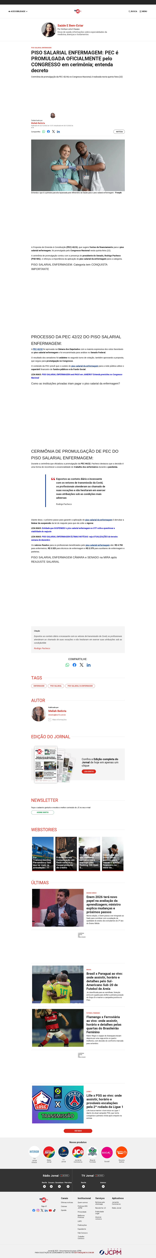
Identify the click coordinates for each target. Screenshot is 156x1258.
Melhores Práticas (81, 1216)
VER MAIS (78, 1131)
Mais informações (59, 720)
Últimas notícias (67, 1202)
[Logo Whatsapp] (43, 131)
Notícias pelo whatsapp (100, 1203)
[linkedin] (46, 1210)
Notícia (119, 132)
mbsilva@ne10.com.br (57, 715)
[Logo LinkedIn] (58, 131)
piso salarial (56, 686)
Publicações (82, 1225)
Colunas (64, 1206)
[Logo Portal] (78, 11)
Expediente (82, 1229)
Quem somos (83, 1202)
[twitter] (42, 1210)
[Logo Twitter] (53, 131)
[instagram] (38, 1210)
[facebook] (34, 1210)
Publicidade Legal (99, 1212)
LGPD (80, 1221)
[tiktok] (54, 1210)
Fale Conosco (83, 1233)
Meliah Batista (38, 123)
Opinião (63, 1210)
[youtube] (50, 1210)
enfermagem (39, 686)
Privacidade (82, 1212)
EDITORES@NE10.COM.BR (84, 1253)
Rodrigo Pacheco (42, 648)
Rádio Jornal (116, 1208)
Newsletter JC (100, 1208)
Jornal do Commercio (116, 1203)
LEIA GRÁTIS (89, 771)
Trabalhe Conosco (81, 1237)
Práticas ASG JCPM (82, 1207)
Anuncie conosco (98, 1218)
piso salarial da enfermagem (80, 686)
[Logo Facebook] (48, 131)
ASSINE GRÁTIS (42, 812)
